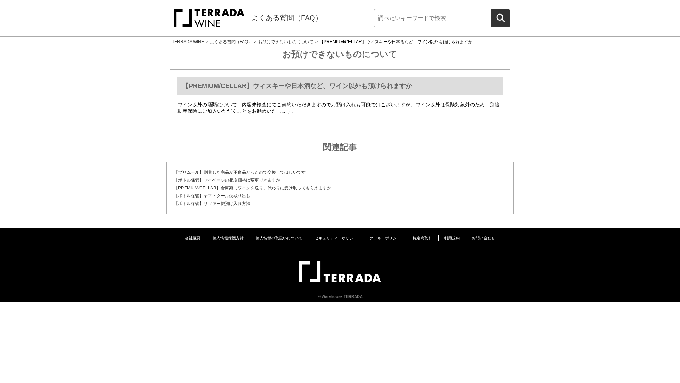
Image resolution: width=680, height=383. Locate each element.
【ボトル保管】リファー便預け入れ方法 (212, 203)
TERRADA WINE (188, 41)
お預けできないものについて (285, 41)
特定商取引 (422, 238)
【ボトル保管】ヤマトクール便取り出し (212, 195)
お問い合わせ (483, 238)
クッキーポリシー (385, 238)
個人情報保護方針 (228, 238)
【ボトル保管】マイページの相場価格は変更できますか (227, 180)
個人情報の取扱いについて (279, 238)
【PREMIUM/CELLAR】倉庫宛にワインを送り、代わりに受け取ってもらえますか (252, 187)
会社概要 (192, 238)
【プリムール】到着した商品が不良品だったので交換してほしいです (240, 172)
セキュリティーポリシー (335, 238)
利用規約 (452, 238)
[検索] (500, 18)
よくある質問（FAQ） (286, 18)
